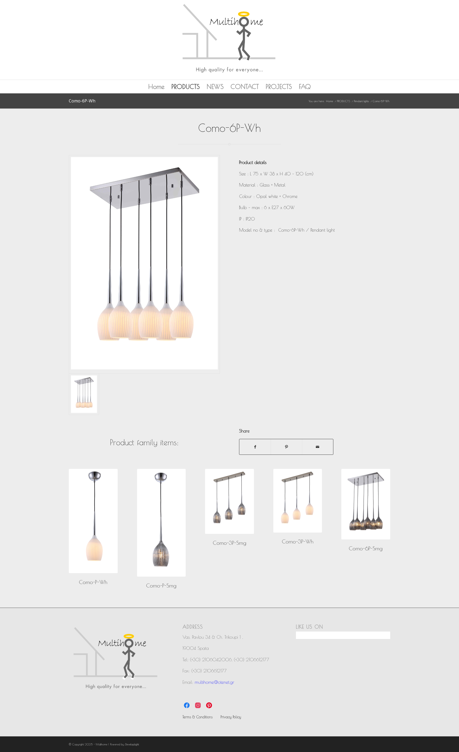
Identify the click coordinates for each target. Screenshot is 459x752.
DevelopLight (132, 744)
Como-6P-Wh (82, 101)
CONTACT (245, 86)
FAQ (305, 86)
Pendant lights (361, 101)
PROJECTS (279, 86)
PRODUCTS (185, 86)
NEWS (215, 86)
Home (156, 86)
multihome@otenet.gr (214, 682)
